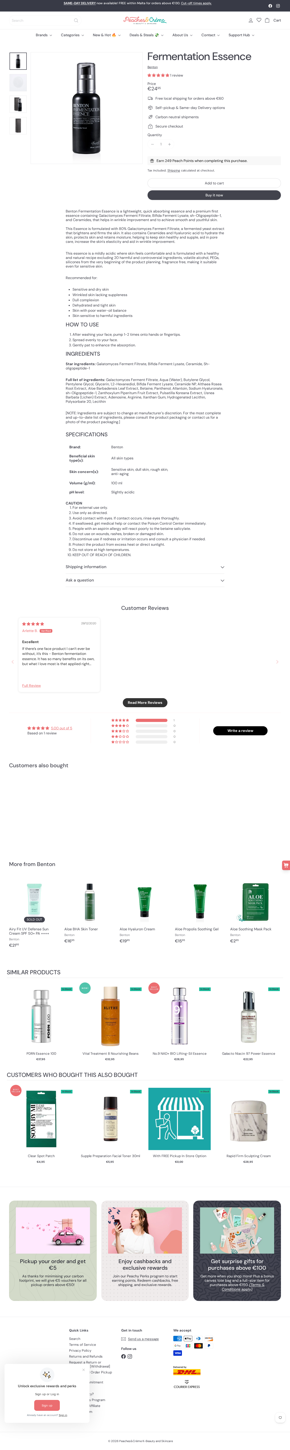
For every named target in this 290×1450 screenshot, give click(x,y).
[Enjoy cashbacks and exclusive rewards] (145, 1230)
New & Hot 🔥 (105, 35)
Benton (46, 864)
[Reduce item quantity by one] (152, 144)
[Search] (76, 20)
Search (74, 1339)
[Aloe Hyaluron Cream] (145, 912)
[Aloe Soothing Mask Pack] (255, 912)
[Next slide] (277, 662)
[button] (158, 75)
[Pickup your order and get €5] (53, 1230)
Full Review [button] (31, 685)
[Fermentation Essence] (30, 811)
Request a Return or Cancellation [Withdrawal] (89, 1364)
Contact (208, 35)
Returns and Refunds (86, 1356)
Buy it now (214, 195)
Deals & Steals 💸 (145, 35)
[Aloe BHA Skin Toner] (89, 912)
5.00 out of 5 (61, 728)
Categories (70, 35)
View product (41, 1021)
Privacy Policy (80, 1350)
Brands (42, 35)
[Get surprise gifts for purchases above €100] (237, 1230)
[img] (33, 624)
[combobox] (45, 20)
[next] (278, 1024)
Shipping (173, 170)
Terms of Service (82, 1344)
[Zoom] (86, 108)
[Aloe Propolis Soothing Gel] (200, 912)
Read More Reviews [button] (145, 702)
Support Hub (240, 35)
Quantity (154, 135)
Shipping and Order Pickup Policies (90, 1374)
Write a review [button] (240, 730)
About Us (180, 35)
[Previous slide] (12, 662)
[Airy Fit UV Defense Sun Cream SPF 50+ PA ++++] (34, 914)
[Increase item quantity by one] (169, 144)
